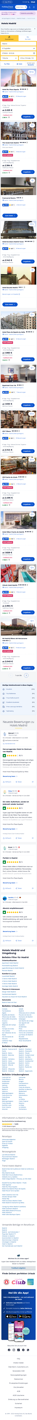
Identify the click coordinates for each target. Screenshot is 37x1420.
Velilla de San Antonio (26, 1031)
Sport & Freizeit (7, 1141)
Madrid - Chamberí (25, 1049)
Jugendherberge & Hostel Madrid (13, 968)
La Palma (22, 1099)
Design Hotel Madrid (9, 992)
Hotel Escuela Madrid (10, 287)
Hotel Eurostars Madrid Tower (13, 242)
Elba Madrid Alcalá (8, 1173)
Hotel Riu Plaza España (10, 89)
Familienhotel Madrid (9, 994)
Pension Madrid (7, 970)
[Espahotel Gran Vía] (18, 373)
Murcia (21, 1079)
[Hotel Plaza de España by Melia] (18, 320)
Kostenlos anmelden (27, 13)
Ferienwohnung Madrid (10, 965)
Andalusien (6, 1081)
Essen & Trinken (7, 1143)
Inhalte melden (18, 1363)
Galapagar (22, 1019)
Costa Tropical (23, 1101)
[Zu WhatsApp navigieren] (28, 1350)
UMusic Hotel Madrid (9, 585)
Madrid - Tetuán (24, 1053)
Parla (3, 1027)
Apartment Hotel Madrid (10, 963)
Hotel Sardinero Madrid (10, 1209)
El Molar (4, 1043)
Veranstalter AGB (18, 1371)
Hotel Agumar (6, 1185)
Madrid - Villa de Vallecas (7, 1066)
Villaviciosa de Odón (8, 1017)
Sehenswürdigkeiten (9, 1139)
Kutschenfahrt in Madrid (10, 1238)
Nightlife (5, 1145)
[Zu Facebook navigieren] (9, 1350)
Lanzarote (22, 1077)
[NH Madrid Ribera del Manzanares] (18, 627)
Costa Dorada (6, 1103)
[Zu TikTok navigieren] (18, 1350)
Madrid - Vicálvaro (8, 1071)
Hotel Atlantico (7, 1212)
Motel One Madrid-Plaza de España (13, 1189)
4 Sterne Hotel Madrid (9, 981)
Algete (4, 1013)
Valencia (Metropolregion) (7, 1092)
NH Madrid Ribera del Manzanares (14, 638)
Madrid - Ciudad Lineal (26, 1055)
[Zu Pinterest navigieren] (23, 1350)
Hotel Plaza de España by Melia (13, 332)
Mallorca (5, 1089)
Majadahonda (23, 1039)
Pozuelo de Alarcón (25, 1015)
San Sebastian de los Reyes (9, 1034)
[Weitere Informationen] (9, 117)
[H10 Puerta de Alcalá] (18, 465)
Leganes (4, 1023)
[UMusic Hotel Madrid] (18, 573)
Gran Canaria (6, 1107)
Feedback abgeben (18, 1268)
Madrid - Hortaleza (8, 1059)
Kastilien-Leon (6, 1105)
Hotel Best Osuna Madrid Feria (12, 1175)
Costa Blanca (6, 1079)
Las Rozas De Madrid (26, 1035)
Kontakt (25, 2)
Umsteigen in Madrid (9, 1242)
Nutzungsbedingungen (19, 1375)
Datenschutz (18, 1379)
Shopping (5, 1147)
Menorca (22, 1093)
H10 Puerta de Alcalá (9, 477)
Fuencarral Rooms (9, 198)
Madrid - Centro (24, 1063)
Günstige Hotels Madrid (10, 986)
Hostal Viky (5, 1199)
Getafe (21, 1009)
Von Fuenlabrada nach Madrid (12, 1246)
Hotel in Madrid (7, 1244)
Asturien (5, 1109)
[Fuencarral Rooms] (18, 186)
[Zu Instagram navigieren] (13, 1350)
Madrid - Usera (7, 1061)
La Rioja (21, 1105)
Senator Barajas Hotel (9, 1197)
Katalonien (5, 1083)
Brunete (21, 1037)
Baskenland (23, 1091)
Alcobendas (23, 1027)
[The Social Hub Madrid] (18, 131)
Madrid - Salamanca (25, 1059)
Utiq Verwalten (18, 1387)
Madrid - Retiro (7, 1053)
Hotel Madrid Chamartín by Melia (13, 1203)
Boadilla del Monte (8, 1015)
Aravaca (4, 1021)
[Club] (12, 14)
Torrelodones (6, 1011)
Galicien (4, 1085)
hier (8, 33)
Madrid (21, 1011)
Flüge (4, 1161)
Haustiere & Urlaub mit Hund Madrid (14, 997)
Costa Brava (6, 1097)
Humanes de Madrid (25, 1017)
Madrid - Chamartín (25, 1051)
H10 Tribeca (6, 431)
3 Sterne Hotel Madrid (9, 983)
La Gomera (22, 1107)
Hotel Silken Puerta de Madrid (13, 532)
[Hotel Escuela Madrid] (18, 276)
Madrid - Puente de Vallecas (25, 1068)
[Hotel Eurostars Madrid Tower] (18, 230)
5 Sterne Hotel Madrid (9, 978)
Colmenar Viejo (7, 1041)
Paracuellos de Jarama (9, 1019)
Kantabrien (22, 1085)
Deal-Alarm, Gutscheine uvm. (18, 1367)
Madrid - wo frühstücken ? (10, 1232)
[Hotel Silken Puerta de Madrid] (18, 520)
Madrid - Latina (24, 1065)
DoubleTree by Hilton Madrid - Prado (14, 1183)
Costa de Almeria (24, 1087)
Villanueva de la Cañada (27, 1013)
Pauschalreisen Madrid (9, 1157)
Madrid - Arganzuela (25, 1071)
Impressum (18, 1407)
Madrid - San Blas (25, 1057)
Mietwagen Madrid (8, 1159)
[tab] (9, 38)
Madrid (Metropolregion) (7, 1100)
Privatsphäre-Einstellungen (18, 1383)
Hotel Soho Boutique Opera (11, 1214)
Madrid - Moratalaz (8, 1063)
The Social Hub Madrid (10, 143)
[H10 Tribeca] (18, 419)
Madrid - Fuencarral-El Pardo (9, 1050)
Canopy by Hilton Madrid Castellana (14, 1207)
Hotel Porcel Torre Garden (10, 1191)
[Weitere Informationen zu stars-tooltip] (27, 89)
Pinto (20, 1029)
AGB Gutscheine (18, 1395)
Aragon (21, 1081)
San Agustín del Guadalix (24, 1024)
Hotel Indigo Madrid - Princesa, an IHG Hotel (16, 1179)
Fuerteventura (23, 1083)
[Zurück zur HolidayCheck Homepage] (7, 7)
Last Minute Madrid (8, 1155)
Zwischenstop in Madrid (10, 1240)
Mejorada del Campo (9, 1025)
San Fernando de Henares (7, 1038)
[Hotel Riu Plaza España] (18, 78)
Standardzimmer (10, 743)
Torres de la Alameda (26, 1033)
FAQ (18, 1359)
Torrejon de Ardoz (8, 1029)
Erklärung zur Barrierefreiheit (18, 1399)
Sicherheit (18, 1403)
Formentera (23, 1109)
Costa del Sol (6, 1077)
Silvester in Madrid (8, 1236)
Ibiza (20, 1097)
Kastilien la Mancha (25, 1089)
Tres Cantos (6, 1031)
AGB (18, 1391)
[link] (29, 7)
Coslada (4, 1009)
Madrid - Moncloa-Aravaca (8, 1056)
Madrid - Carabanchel (26, 1061)
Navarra (21, 1103)
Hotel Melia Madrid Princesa (11, 1211)
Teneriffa (5, 1087)
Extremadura (23, 1095)
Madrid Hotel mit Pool (9, 1002)
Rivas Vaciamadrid (25, 1041)
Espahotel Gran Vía (9, 385)
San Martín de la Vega (26, 1021)
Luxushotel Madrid (8, 976)
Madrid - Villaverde (8, 1069)
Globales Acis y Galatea (9, 1177)
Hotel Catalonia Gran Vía (10, 1195)
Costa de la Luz (7, 1095)
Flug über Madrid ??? (9, 1234)
